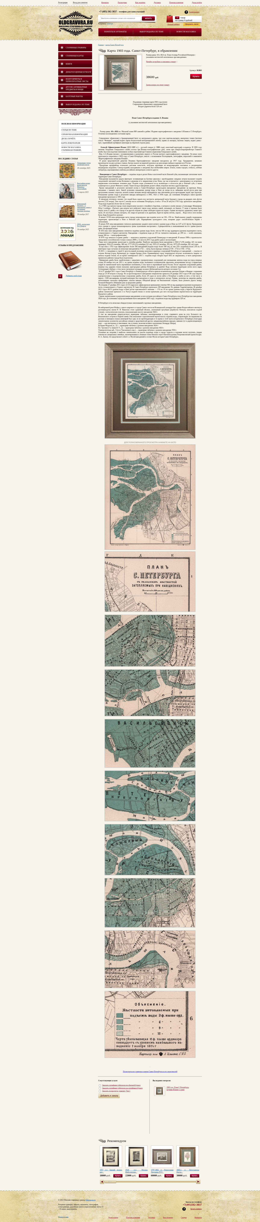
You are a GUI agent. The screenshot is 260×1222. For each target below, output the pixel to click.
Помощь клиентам (176, 3)
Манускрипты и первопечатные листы (77, 80)
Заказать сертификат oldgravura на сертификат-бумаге (122, 1088)
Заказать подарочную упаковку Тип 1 (116, 1091)
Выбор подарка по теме (151, 32)
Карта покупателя (70, 143)
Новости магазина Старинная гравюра (71, 148)
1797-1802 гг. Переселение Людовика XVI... (162, 1171)
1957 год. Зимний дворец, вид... (111, 1171)
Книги (69, 64)
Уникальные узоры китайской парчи (84, 163)
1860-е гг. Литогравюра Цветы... (187, 1171)
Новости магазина (186, 32)
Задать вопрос (196, 1209)
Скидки (184, 1217)
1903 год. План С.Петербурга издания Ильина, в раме (178, 1088)
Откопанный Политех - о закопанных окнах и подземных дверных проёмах (84, 207)
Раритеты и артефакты (115, 32)
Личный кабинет (173, 24)
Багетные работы (74, 96)
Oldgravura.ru (90, 1200)
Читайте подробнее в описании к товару (161, 62)
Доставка (157, 3)
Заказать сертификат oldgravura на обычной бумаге (121, 1085)
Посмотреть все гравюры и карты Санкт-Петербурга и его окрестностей (150, 1072)
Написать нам (63, 1217)
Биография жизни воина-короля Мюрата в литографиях (83, 186)
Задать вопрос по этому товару (157, 85)
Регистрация (63, 3)
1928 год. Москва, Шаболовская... (136, 1171)
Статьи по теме (69, 130)
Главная (101, 45)
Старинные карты (75, 56)
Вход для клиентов (80, 3)
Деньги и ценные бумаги (78, 72)
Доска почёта (197, 3)
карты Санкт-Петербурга (114, 45)
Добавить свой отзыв (74, 276)
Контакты (105, 3)
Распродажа (122, 3)
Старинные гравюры (76, 48)
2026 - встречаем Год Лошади (83, 225)
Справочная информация (74, 134)
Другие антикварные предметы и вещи (76, 88)
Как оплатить (140, 3)
